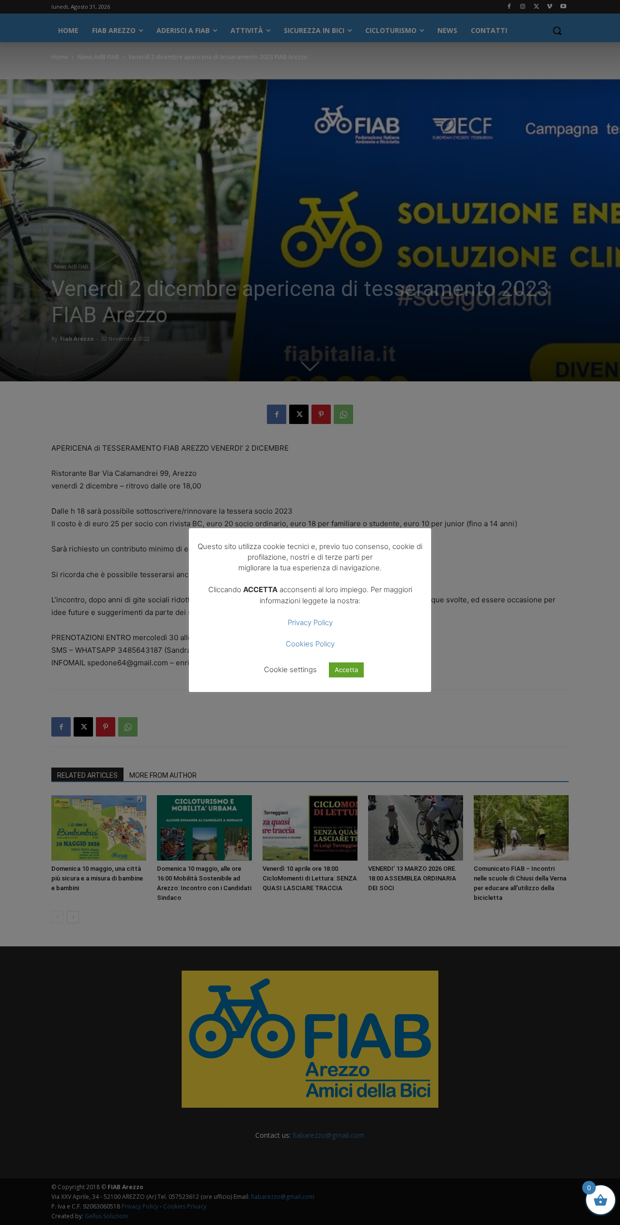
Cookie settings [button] (290, 669)
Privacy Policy (310, 622)
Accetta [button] (346, 670)
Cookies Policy (310, 643)
